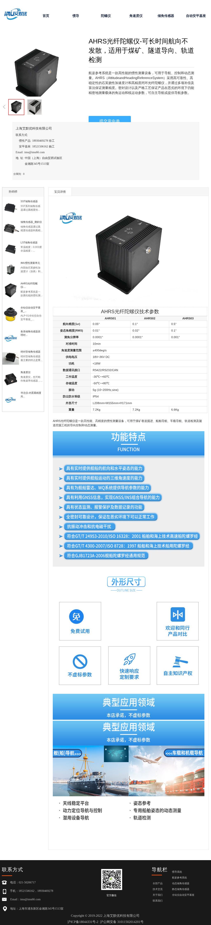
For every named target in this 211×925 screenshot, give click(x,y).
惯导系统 (177, 871)
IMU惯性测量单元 (30, 263)
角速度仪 (136, 16)
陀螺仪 (106, 16)
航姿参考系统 (179, 877)
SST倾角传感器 (29, 201)
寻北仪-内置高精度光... (31, 394)
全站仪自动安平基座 (183, 894)
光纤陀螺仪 (68, 421)
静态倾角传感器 (180, 889)
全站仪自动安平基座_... (30, 309)
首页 (46, 16)
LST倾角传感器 (29, 242)
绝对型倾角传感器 (30, 351)
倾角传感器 (166, 16)
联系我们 (158, 900)
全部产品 (158, 883)
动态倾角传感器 (180, 883)
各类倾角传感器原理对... (30, 333)
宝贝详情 (60, 191)
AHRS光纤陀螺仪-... (29, 285)
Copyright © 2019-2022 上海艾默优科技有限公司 (105, 919)
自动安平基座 (196, 16)
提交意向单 (109, 121)
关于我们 (158, 894)
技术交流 (158, 889)
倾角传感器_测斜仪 (31, 222)
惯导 (76, 16)
